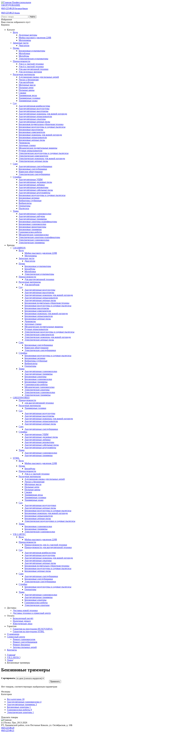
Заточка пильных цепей (25, 647)
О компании (13, 634)
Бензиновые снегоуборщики (33, 169)
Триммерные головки (29, 98)
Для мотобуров (26, 82)
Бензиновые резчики (29, 198)
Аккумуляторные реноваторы (33, 187)
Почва (16, 48)
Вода (15, 32)
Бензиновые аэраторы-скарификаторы (38, 221)
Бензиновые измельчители (32, 132)
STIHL (16, 458)
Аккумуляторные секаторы (32, 119)
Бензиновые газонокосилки (32, 224)
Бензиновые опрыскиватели (33, 137)
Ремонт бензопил (21, 644)
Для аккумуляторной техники (33, 69)
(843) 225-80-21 (10, 13)
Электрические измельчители (33, 156)
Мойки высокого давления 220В (35, 37)
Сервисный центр (16, 636)
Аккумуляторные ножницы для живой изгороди (43, 114)
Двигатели (24, 45)
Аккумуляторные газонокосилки (35, 213)
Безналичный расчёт (23, 618)
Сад (15, 103)
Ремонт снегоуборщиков (25, 642)
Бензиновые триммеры (30, 229)
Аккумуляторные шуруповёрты (34, 192)
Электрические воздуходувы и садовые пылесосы (44, 153)
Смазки (22, 93)
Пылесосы (24, 208)
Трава (16, 211)
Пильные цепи (26, 87)
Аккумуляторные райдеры (32, 216)
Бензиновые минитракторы (32, 227)
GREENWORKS (21, 397)
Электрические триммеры (32, 242)
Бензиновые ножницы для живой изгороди (40, 135)
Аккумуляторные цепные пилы (34, 121)
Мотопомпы (25, 40)
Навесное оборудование (31, 171)
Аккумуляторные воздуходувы (34, 108)
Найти (32, 17)
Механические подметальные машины (38, 148)
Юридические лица (22, 623)
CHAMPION (19, 248)
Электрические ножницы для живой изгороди (42, 158)
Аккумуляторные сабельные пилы (36, 190)
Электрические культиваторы (33, 58)
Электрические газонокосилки (34, 240)
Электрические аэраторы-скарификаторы (39, 237)
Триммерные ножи (28, 100)
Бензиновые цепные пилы (32, 140)
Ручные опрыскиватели (30, 150)
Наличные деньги (22, 621)
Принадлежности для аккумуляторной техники (48, 547)
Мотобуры (24, 56)
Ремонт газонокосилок (24, 639)
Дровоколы (24, 142)
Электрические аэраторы (37, 389)
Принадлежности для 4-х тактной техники (46, 545)
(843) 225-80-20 (14, 8)
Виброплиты (25, 203)
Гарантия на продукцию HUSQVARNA (33, 629)
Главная (11, 655)
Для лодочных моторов (30, 72)
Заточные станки (27, 145)
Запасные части (20, 43)
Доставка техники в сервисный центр (32, 613)
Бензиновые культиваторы (32, 50)
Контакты (12, 650)
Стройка (17, 177)
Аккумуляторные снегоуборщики (35, 166)
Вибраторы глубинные (30, 200)
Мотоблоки (24, 53)
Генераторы (24, 206)
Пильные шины (26, 90)
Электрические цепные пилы (33, 161)
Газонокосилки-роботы (30, 232)
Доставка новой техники (25, 610)
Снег (15, 163)
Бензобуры (30, 269)
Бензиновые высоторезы (31, 129)
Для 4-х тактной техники (31, 66)
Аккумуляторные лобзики (32, 185)
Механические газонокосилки (34, 234)
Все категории (15, 699)
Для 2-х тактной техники (31, 64)
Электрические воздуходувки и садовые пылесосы (50, 521)
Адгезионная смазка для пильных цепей (39, 77)
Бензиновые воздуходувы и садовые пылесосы (42, 127)
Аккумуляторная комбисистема (34, 106)
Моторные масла (27, 85)
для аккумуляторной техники (39, 403)
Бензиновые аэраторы (35, 376)
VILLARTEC (19, 534)
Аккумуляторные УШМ (31, 179)
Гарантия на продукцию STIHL (28, 631)
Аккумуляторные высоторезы (33, 111)
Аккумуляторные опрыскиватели (35, 116)
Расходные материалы (24, 74)
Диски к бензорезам (29, 79)
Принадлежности (21, 61)
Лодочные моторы (28, 35)
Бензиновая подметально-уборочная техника (41, 124)
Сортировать (8, 678)
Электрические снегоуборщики (34, 174)
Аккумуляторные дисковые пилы (35, 182)
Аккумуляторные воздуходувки (40, 505)
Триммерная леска (28, 95)
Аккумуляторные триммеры (33, 219)
